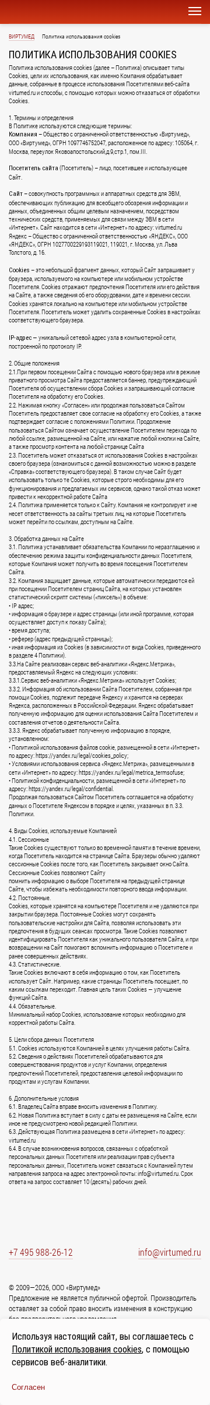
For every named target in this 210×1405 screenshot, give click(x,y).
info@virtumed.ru (169, 1252)
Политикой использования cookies (77, 1349)
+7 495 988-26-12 (41, 1252)
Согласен (28, 1387)
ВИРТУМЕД (21, 36)
